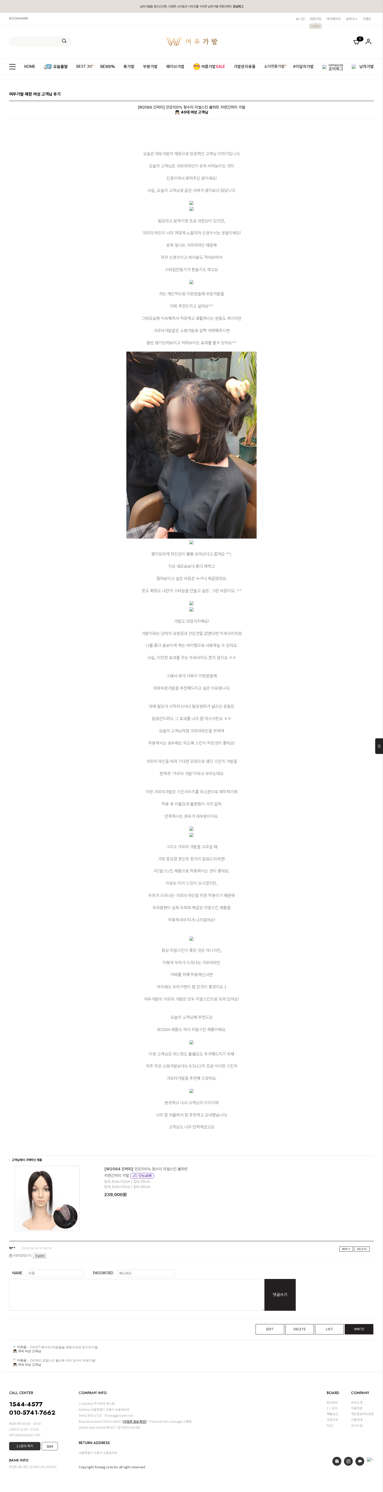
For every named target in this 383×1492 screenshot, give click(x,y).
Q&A (50, 1446)
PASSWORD (103, 1273)
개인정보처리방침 (362, 1414)
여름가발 (213, 66)
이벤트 (367, 19)
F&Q (330, 1425)
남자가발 (366, 66)
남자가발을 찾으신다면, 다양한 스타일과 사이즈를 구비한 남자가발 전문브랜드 (191, 6)
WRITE (359, 1329)
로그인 (300, 19)
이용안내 (356, 1419)
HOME (29, 66)
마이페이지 (333, 19)
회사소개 (356, 1402)
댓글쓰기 (280, 1294)
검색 (64, 41)
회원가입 (315, 19)
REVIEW (332, 1402)
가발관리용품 (245, 66)
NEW (107, 66)
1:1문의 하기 (24, 1446)
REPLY (346, 1249)
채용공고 (332, 1414)
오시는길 (356, 1425)
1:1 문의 (332, 1408)
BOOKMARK (18, 18)
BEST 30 (84, 66)
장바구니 (351, 19)
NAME (17, 1273)
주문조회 (332, 1419)
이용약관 (356, 1408)
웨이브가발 (175, 66)
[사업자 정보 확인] (134, 1421)
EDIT (270, 1329)
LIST (329, 1329)
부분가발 (150, 66)
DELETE (362, 1249)
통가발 (128, 66)
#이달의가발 (303, 66)
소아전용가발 (274, 66)
